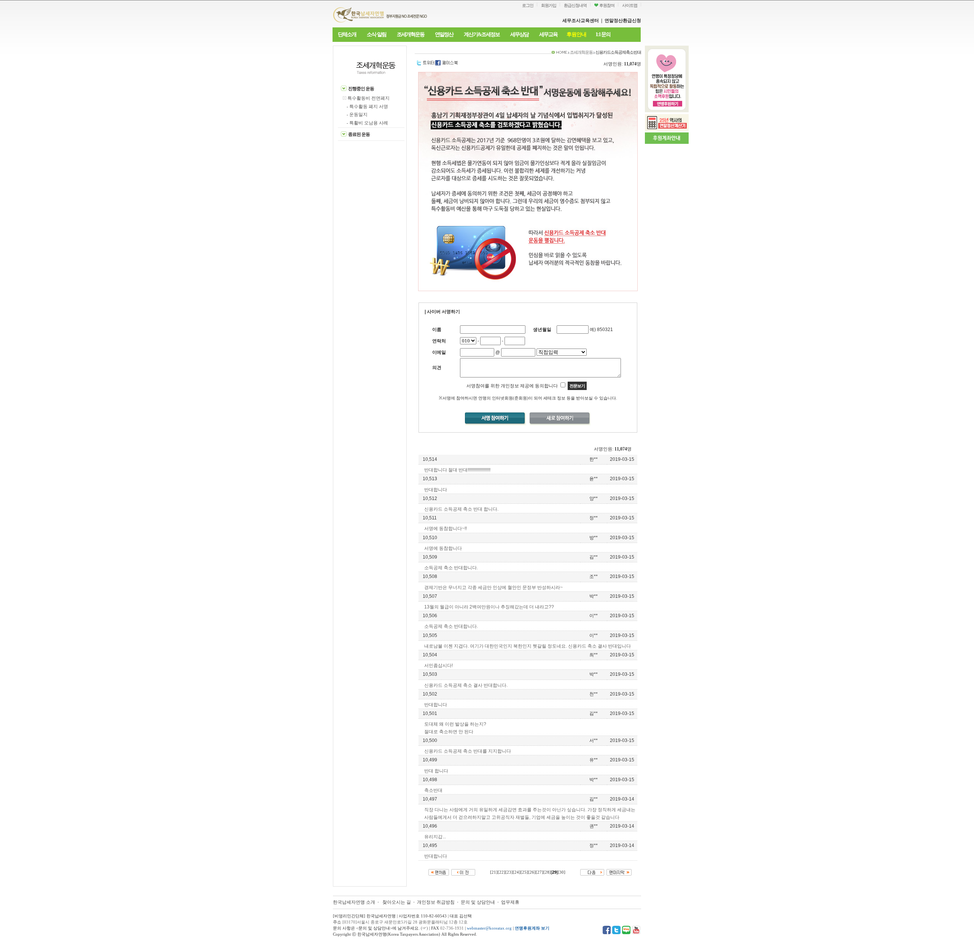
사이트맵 (629, 5)
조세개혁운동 (410, 34)
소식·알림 (376, 34)
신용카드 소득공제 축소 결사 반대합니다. (466, 685)
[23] (509, 872)
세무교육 (548, 34)
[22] (501, 872)
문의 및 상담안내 (478, 902)
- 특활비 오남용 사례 (367, 123)
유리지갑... (435, 836)
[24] (516, 872)
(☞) (424, 928)
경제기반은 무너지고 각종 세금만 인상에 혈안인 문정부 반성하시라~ (493, 587)
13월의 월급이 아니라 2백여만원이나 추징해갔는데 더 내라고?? (489, 607)
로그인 (527, 5)
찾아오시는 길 (396, 902)
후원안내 (576, 34)
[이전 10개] (463, 871)
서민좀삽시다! (438, 665)
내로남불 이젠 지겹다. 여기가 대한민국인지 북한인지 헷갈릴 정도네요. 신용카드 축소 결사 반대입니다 (527, 646)
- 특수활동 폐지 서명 (367, 106)
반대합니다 (435, 489)
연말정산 (444, 34)
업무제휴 (510, 902)
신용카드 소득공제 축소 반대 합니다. (461, 509)
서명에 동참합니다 (443, 548)
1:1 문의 (602, 34)
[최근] (438, 871)
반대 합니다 (436, 771)
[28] (547, 872)
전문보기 (577, 386)
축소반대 (433, 790)
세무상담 (519, 34)
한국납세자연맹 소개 (354, 902)
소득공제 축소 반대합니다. (451, 567)
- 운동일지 (357, 114)
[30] (561, 872)
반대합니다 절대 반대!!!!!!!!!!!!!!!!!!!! (457, 470)
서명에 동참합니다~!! (445, 528)
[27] (539, 872)
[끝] (619, 871)
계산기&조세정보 (482, 34)
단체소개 (347, 34)
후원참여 (606, 5)
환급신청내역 (575, 5)
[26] (532, 872)
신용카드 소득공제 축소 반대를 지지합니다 (467, 751)
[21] (494, 872)
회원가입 (548, 5)
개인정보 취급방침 (436, 902)
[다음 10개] (592, 871)
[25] (524, 872)
